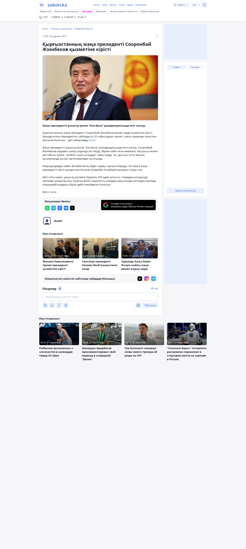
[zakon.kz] (57, 5)
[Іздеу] (204, 4)
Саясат (96, 4)
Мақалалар (140, 4)
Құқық (130, 4)
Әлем (104, 4)
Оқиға (122, 4)
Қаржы (113, 4)
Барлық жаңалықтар (61, 28)
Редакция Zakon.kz (84, 28)
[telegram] (53, 208)
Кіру (156, 288)
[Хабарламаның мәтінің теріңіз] (100, 297)
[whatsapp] (47, 208)
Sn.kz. (92, 140)
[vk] (66, 208)
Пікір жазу (150, 305)
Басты (45, 28)
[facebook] (59, 208)
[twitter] (72, 208)
